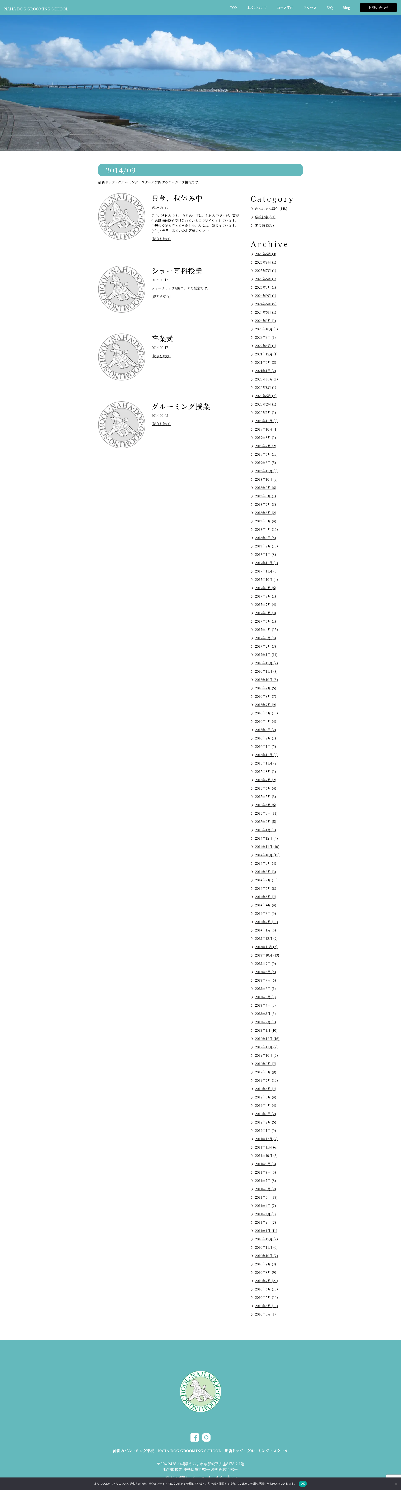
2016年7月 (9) (265, 704)
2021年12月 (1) (266, 354)
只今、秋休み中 (177, 197)
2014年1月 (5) (265, 930)
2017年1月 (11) (266, 654)
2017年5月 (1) (265, 621)
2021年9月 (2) (265, 362)
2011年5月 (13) (266, 1197)
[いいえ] (396, 1484)
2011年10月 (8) (266, 1155)
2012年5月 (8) (265, 1097)
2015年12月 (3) (266, 754)
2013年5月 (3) (265, 997)
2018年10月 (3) (266, 479)
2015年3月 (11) (266, 813)
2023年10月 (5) (266, 329)
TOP (233, 7)
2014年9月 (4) (265, 863)
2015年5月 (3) (265, 796)
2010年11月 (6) (266, 1247)
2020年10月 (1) (266, 379)
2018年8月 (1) (265, 496)
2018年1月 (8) (265, 554)
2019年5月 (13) (266, 454)
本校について (257, 7)
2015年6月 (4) (265, 788)
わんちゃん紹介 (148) (271, 208)
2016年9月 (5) (265, 688)
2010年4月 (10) (266, 1305)
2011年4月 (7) (265, 1205)
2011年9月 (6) (265, 1163)
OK (303, 1483)
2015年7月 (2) (265, 779)
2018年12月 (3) (266, 471)
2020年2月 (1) (265, 404)
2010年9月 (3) (265, 1264)
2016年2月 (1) (265, 738)
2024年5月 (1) (265, 312)
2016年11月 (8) (266, 671)
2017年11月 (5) (266, 571)
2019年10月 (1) (266, 429)
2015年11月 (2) (266, 763)
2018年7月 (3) (265, 504)
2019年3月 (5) (265, 462)
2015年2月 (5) (265, 821)
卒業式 (162, 338)
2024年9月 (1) (265, 295)
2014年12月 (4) (266, 838)
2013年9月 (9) (265, 963)
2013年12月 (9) (266, 938)
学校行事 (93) (265, 217)
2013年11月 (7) (266, 946)
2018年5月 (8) (265, 521)
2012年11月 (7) (266, 1047)
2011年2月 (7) (265, 1222)
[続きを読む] (161, 238)
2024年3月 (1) (265, 320)
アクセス (310, 7)
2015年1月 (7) (265, 830)
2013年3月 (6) (265, 1013)
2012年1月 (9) (265, 1130)
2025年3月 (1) (265, 287)
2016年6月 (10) (266, 713)
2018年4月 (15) (266, 529)
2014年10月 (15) (267, 855)
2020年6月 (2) (266, 395)
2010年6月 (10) (266, 1289)
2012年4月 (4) (265, 1105)
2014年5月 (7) (265, 896)
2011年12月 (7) (266, 1138)
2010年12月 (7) (266, 1239)
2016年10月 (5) (266, 679)
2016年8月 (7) (265, 696)
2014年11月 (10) (267, 846)
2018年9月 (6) (265, 487)
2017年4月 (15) (266, 629)
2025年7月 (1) (265, 270)
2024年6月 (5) (266, 304)
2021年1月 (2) (265, 370)
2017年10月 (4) (266, 579)
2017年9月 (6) (265, 587)
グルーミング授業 (180, 406)
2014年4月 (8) (265, 905)
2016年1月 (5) (265, 746)
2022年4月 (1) (265, 345)
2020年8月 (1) (265, 387)
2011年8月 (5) (265, 1172)
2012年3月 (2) (265, 1113)
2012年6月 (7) (265, 1088)
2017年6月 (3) (265, 612)
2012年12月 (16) (267, 1038)
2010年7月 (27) (266, 1280)
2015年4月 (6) (265, 805)
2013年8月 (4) (265, 971)
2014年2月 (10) (266, 921)
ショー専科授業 (177, 270)
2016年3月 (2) (265, 729)
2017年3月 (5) (265, 638)
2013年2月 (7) (265, 1022)
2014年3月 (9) (265, 913)
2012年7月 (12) (266, 1080)
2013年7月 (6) (265, 980)
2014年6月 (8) (265, 888)
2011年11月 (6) (266, 1147)
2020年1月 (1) (265, 412)
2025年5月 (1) (265, 279)
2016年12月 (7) (266, 663)
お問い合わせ (378, 7)
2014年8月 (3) (265, 871)
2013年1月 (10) (266, 1030)
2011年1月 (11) (266, 1230)
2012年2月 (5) (265, 1122)
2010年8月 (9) (265, 1272)
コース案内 (285, 7)
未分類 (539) (264, 225)
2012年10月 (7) (266, 1055)
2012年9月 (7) (265, 1063)
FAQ (330, 7)
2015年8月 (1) (265, 771)
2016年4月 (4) (265, 721)
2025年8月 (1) (265, 262)
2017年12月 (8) (266, 562)
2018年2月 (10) (266, 546)
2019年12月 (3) (266, 420)
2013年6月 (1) (265, 988)
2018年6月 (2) (265, 512)
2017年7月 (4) (265, 604)
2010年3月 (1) (265, 1314)
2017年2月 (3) (265, 646)
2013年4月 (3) (265, 1005)
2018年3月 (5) (265, 537)
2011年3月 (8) (265, 1214)
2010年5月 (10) (266, 1297)
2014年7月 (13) (266, 880)
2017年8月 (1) (265, 596)
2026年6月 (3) (265, 253)
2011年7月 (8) (265, 1180)
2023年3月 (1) (265, 337)
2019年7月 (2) (265, 446)
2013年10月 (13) (267, 955)
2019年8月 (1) (265, 437)
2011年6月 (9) (265, 1189)
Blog (346, 7)
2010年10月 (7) (266, 1255)
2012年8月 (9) (265, 1072)
